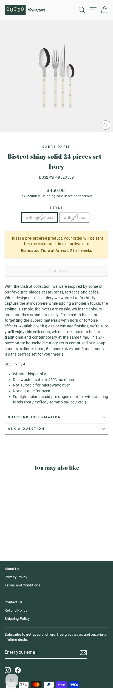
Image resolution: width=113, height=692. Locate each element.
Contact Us (13, 602)
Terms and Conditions (22, 585)
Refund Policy (16, 610)
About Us (12, 569)
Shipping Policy (17, 619)
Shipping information (34, 417)
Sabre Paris (56, 147)
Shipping (49, 196)
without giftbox (39, 217)
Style (56, 208)
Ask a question (26, 429)
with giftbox (74, 217)
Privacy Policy (16, 577)
